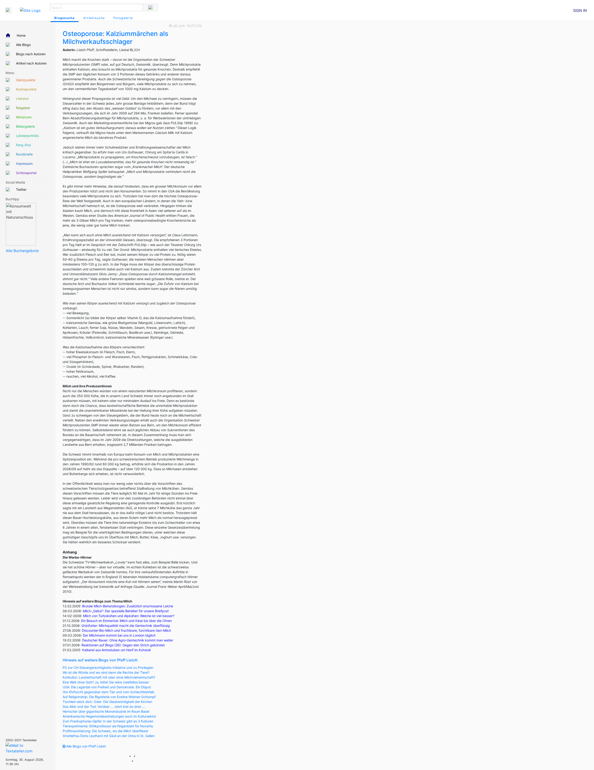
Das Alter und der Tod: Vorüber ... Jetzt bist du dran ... (104, 707)
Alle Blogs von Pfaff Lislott (85, 746)
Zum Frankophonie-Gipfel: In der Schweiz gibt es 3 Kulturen (108, 721)
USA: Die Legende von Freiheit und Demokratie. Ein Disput (107, 687)
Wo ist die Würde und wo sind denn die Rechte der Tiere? (106, 672)
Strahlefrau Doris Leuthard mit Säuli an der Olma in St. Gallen (109, 736)
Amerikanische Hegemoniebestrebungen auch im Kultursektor (109, 716)
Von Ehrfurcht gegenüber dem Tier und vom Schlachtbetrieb (108, 692)
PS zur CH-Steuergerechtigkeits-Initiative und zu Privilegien (108, 668)
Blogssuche (64, 18)
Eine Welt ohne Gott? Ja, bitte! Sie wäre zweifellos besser (106, 682)
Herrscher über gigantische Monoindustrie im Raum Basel (106, 711)
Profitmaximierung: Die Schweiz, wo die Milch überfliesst (105, 731)
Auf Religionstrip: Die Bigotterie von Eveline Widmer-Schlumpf (109, 697)
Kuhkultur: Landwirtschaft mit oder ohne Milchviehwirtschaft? (109, 677)
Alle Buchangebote (22, 250)
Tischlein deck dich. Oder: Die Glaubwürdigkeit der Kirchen (107, 702)
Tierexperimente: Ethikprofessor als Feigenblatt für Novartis (108, 726)
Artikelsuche (94, 18)
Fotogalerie (123, 18)
